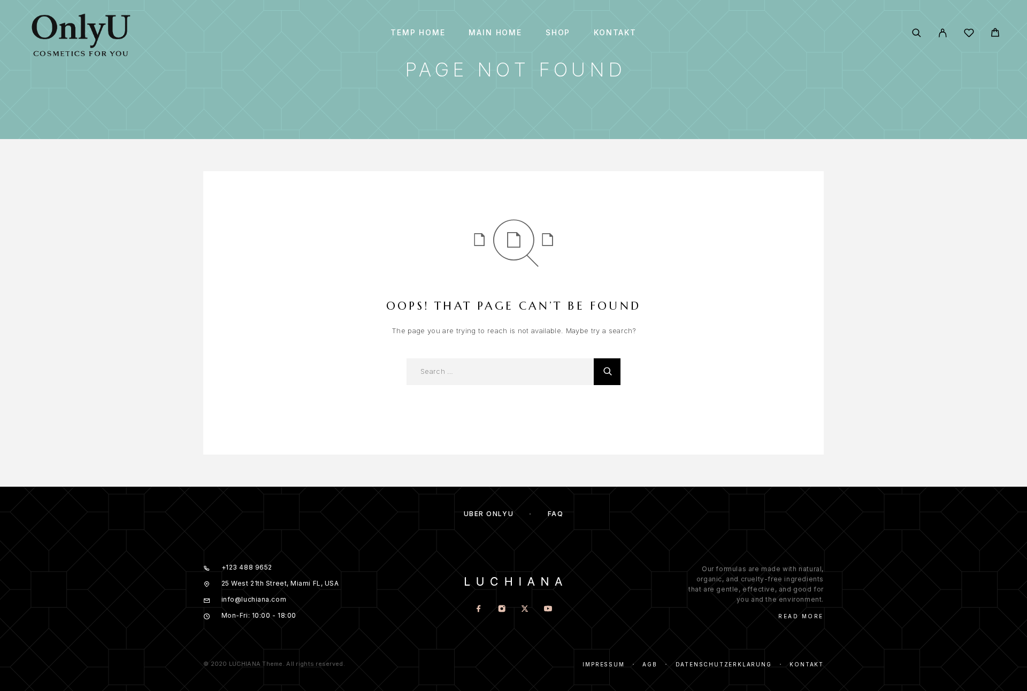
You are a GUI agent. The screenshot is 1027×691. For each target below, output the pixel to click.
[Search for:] (500, 371)
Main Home (495, 32)
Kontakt (615, 32)
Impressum (603, 664)
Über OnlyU (489, 514)
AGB (649, 664)
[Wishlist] (969, 34)
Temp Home (417, 32)
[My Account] (943, 33)
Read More (801, 616)
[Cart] (995, 34)
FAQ (556, 514)
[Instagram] (502, 609)
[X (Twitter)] (525, 609)
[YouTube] (548, 609)
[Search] (916, 33)
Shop (558, 32)
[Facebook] (478, 609)
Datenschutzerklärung (724, 664)
